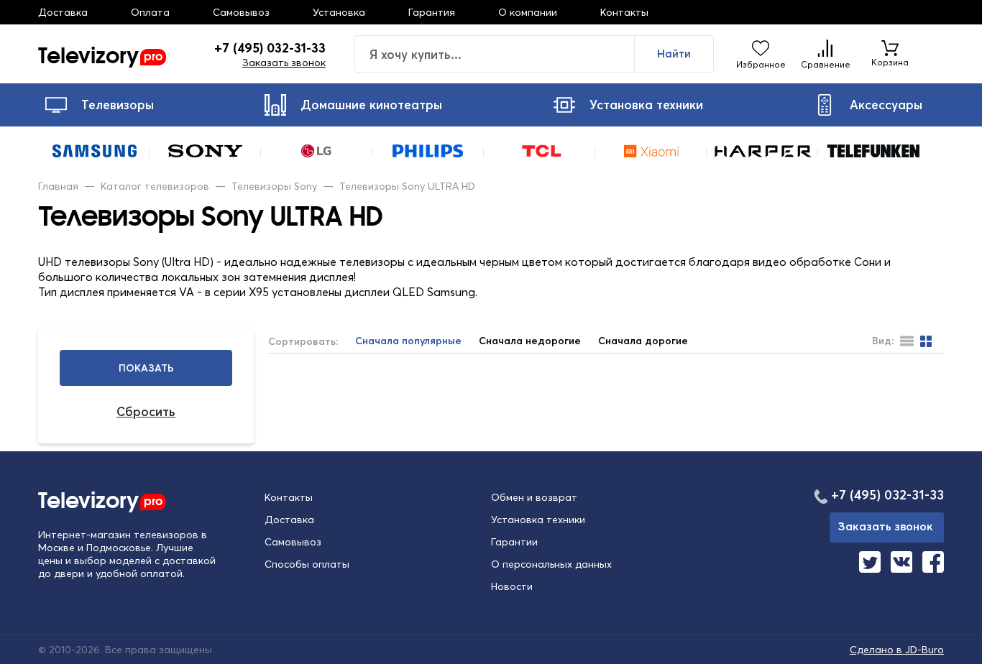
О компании (527, 12)
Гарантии (514, 541)
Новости (512, 586)
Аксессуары (886, 104)
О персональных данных (551, 564)
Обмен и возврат (534, 497)
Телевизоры (117, 104)
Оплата (150, 12)
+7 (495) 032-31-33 (270, 48)
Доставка (63, 12)
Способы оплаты (307, 564)
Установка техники (646, 104)
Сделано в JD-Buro (897, 649)
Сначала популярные (408, 341)
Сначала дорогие (643, 341)
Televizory (100, 53)
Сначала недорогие (530, 341)
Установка (339, 12)
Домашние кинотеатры (371, 104)
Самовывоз (241, 12)
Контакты (624, 12)
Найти (674, 53)
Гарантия (431, 12)
